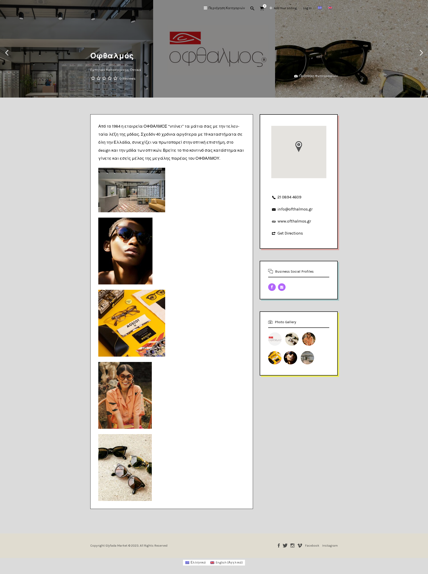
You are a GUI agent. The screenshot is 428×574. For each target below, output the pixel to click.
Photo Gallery (285, 322)
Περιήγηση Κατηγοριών (227, 8)
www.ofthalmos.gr (294, 221)
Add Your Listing (285, 8)
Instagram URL (282, 287)
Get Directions (290, 233)
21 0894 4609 (289, 197)
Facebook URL (272, 287)
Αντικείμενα (262, 8)
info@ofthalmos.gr (295, 209)
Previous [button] (6, 53)
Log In (307, 8)
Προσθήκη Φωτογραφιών (318, 76)
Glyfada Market (108, 8)
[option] (214, 49)
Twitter (285, 545)
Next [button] (421, 53)
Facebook (279, 545)
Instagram (292, 545)
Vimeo (299, 545)
